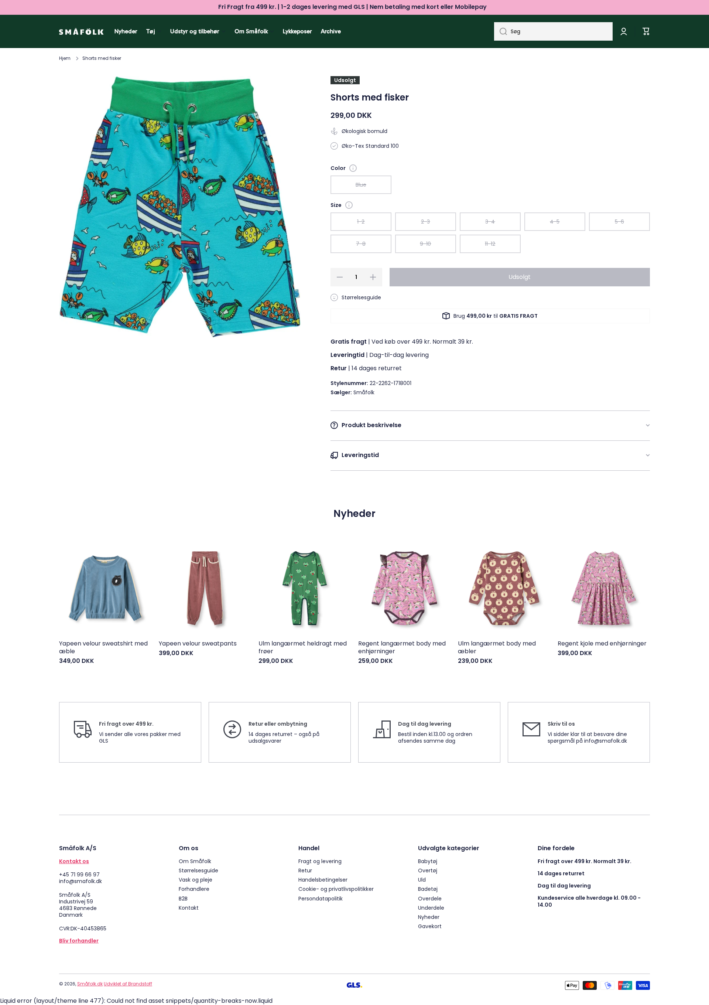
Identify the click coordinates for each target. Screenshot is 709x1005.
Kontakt (189, 907)
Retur (305, 870)
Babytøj (427, 861)
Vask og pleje (195, 879)
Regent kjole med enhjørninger (602, 644)
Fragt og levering (320, 861)
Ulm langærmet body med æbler (497, 647)
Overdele (430, 898)
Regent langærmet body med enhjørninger (402, 647)
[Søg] (500, 31)
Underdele (431, 907)
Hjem (65, 58)
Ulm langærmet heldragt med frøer (302, 647)
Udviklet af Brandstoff (128, 984)
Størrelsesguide (198, 870)
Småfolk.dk (90, 984)
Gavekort (430, 926)
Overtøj (427, 870)
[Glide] (353, 168)
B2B (183, 898)
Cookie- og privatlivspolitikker (336, 888)
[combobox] (553, 31)
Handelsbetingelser (322, 879)
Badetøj (428, 888)
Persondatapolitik (320, 898)
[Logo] (81, 31)
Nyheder (428, 916)
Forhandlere (194, 888)
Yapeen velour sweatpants (198, 644)
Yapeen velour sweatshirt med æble (103, 647)
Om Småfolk (195, 861)
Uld (422, 879)
